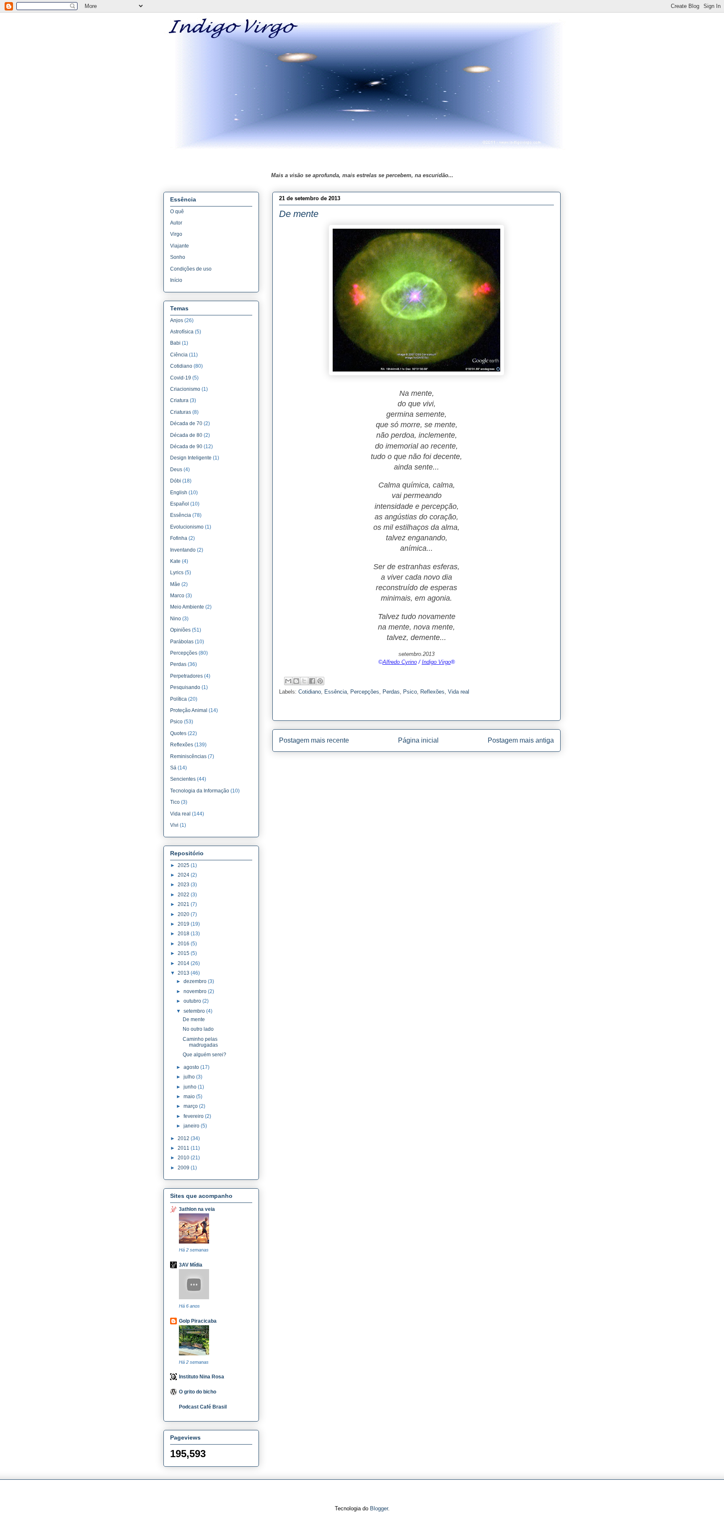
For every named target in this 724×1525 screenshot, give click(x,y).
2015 (184, 953)
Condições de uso (191, 269)
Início (176, 280)
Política (178, 699)
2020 (184, 914)
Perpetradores (186, 676)
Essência (335, 692)
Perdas (391, 692)
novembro (196, 991)
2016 (184, 944)
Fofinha (178, 538)
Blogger (379, 1508)
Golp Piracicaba (198, 1321)
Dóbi (175, 481)
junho (191, 1087)
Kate (175, 561)
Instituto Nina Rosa (201, 1377)
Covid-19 (180, 378)
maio (190, 1096)
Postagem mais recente (314, 740)
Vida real (458, 692)
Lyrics (177, 572)
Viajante (179, 246)
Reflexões (432, 692)
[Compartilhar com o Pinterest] (320, 681)
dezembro (196, 981)
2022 (184, 895)
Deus (176, 469)
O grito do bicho (197, 1392)
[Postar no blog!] (296, 681)
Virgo (176, 234)
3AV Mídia (190, 1265)
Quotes (178, 733)
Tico (175, 802)
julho (190, 1077)
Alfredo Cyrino (400, 662)
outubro (193, 1001)
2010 (184, 1158)
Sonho (177, 257)
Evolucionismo (187, 527)
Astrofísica (182, 332)
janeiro (192, 1126)
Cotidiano (309, 692)
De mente (194, 1019)
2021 (184, 904)
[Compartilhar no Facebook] (312, 681)
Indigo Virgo (436, 662)
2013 (184, 973)
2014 (184, 963)
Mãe (175, 584)
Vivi (174, 825)
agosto (192, 1067)
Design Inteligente (191, 458)
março (191, 1106)
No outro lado (198, 1029)
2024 (184, 875)
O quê (177, 211)
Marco (177, 596)
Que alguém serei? (204, 1055)
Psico (410, 692)
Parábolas (182, 642)
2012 (184, 1138)
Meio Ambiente (187, 607)
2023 (184, 885)
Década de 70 (186, 423)
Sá (173, 768)
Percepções (364, 692)
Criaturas (180, 412)
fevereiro (194, 1116)
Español (179, 504)
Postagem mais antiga (521, 740)
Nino (175, 619)
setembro (195, 1011)
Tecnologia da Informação (199, 791)
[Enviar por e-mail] (288, 681)
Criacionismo (185, 389)
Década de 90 (186, 446)
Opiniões (180, 630)
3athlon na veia (197, 1209)
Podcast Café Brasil (203, 1407)
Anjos (176, 320)
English (178, 492)
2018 (184, 934)
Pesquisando (185, 687)
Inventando (183, 550)
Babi (175, 343)
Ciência (179, 355)
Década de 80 (186, 435)
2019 (184, 924)
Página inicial (418, 740)
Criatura (179, 400)
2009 (184, 1168)
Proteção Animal (188, 710)
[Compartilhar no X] (304, 681)
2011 (184, 1148)
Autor (176, 223)
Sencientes (183, 779)
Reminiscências (188, 756)
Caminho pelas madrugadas (200, 1042)
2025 (184, 865)
